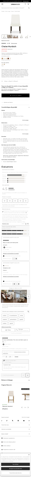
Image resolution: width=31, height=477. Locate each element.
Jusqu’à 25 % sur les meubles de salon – (16, 1)
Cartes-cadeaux (7, 445)
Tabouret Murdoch (7, 406)
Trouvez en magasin (17, 95)
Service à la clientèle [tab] (6, 429)
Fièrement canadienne (9, 438)
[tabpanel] (11, 399)
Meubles (3, 11)
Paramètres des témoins (15, 473)
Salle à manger (7, 11)
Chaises (12, 11)
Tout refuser (15, 464)
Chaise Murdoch (9, 46)
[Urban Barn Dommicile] (15, 4)
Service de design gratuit (9, 441)
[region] (15, 464)
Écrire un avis (14, 43)
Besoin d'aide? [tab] (5, 433)
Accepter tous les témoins (15, 468)
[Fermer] (29, 454)
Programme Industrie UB (9, 449)
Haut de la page (25, 417)
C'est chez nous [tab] (5, 424)
